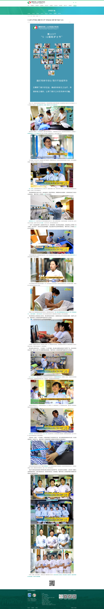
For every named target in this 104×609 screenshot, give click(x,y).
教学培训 (59, 13)
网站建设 (72, 607)
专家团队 (51, 5)
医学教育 (60, 5)
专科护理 (42, 13)
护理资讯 (37, 13)
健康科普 (50, 13)
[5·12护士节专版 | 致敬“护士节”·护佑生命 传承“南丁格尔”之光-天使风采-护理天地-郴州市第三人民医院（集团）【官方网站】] (41, 2)
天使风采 (55, 13)
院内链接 (70, 590)
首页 (28, 5)
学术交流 (46, 13)
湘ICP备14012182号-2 (32, 599)
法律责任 (36, 607)
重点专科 (56, 5)
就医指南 (41, 5)
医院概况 (32, 5)
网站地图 (33, 607)
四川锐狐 (75, 607)
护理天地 (74, 5)
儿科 (36, 131)
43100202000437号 (32, 600)
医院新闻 (37, 5)
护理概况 (29, 13)
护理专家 (33, 13)
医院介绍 (29, 607)
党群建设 (70, 5)
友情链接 (74, 590)
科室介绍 (46, 5)
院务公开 (65, 5)
